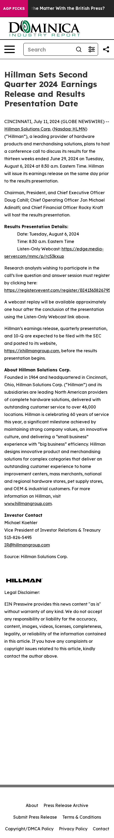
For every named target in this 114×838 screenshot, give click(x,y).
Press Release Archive (65, 805)
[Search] (78, 49)
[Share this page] (106, 49)
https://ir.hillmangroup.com (31, 350)
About (32, 805)
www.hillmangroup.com (28, 503)
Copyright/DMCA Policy (29, 828)
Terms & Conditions (81, 817)
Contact (101, 828)
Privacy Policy (73, 828)
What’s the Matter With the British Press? (60, 8)
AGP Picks (14, 8)
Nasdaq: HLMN (70, 129)
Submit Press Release (35, 817)
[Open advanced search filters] (91, 49)
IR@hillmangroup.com (27, 545)
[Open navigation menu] (9, 49)
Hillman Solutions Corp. (27, 129)
